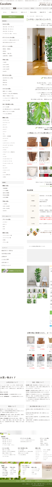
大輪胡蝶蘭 (5, 188)
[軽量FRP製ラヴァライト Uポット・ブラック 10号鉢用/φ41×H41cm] (31, 358)
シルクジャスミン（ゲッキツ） (9, 142)
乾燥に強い (5, 82)
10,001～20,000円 (6, 206)
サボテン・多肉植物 (7, 136)
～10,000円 (5, 203)
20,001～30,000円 (6, 208)
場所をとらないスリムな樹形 (8, 111)
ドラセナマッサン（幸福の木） (9, 152)
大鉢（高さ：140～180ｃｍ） (8, 26)
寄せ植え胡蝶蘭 (6, 195)
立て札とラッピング (6, 265)
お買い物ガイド (5, 262)
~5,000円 (4, 62)
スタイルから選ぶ (5, 448)
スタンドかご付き (6, 100)
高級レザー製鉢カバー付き (8, 95)
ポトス (4, 165)
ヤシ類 (4, 172)
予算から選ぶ (12, 467)
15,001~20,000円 (6, 69)
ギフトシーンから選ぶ (44, 438)
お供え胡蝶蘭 (5, 197)
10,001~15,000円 (6, 66)
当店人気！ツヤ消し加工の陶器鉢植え (10, 93)
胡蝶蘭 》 (4, 182)
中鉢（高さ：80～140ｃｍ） (8, 29)
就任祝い (4, 51)
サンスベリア (45, 8)
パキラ (4, 154)
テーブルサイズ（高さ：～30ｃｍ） (10, 33)
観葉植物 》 (5, 20)
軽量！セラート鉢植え (7, 91)
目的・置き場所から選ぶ (23, 448)
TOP (27, 16)
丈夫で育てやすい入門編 (8, 77)
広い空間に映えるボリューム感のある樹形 (11, 109)
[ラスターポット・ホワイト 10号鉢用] (31, 340)
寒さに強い (5, 84)
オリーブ (4, 124)
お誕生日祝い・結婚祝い (8, 55)
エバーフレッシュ (6, 122)
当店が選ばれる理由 (6, 253)
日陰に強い (5, 80)
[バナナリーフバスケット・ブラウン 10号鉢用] (41, 340)
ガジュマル (38, 8)
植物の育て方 (43, 12)
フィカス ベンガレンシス (8, 163)
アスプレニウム (6, 120)
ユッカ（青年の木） (7, 174)
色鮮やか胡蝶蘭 (6, 192)
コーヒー (4, 131)
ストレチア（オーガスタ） (8, 145)
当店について (24, 12)
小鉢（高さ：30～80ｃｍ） (8, 31)
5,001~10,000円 (6, 64)
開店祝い (32, 8)
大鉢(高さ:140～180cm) (39, 16)
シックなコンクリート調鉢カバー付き (10, 98)
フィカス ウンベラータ (7, 161)
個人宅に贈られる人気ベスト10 (9, 42)
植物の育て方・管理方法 (7, 250)
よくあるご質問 (5, 259)
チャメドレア (5, 147)
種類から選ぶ (38, 448)
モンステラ (5, 167)
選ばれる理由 (33, 12)
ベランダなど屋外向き (7, 113)
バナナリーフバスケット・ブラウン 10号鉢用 (40, 346)
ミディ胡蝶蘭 (5, 190)
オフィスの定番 (6, 106)
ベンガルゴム (26, 8)
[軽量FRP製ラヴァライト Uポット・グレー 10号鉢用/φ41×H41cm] (41, 358)
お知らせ (48, 470)
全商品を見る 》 (13, 16)
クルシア (4, 129)
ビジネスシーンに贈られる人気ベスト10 (11, 40)
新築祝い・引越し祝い (7, 53)
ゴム (4, 133)
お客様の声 (4, 256)
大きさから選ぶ (32, 16)
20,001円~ (5, 71)
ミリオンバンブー (6, 170)
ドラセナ (4, 149)
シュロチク (5, 140)
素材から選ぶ (34, 467)
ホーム (4, 12)
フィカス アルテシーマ (7, 158)
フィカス (4, 156)
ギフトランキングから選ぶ (25, 438)
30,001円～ (5, 210)
